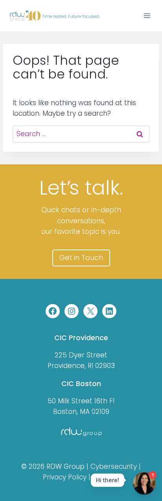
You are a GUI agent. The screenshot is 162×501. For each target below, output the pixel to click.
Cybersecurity (113, 466)
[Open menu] (147, 15)
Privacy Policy (65, 477)
